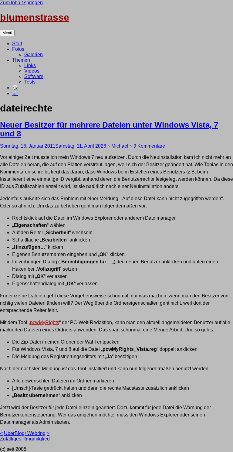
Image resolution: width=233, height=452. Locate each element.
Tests (29, 81)
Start (17, 43)
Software (33, 76)
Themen (21, 60)
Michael (119, 146)
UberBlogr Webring (25, 433)
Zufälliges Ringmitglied (25, 438)
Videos (31, 71)
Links (30, 65)
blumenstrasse (34, 17)
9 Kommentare (149, 146)
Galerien (33, 54)
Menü (7, 33)
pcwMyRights (44, 322)
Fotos (18, 49)
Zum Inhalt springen (21, 2)
